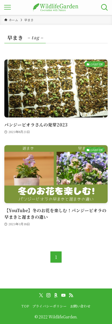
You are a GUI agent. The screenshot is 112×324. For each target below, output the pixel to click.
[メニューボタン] (7, 7)
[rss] (71, 295)
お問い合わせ (80, 306)
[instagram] (48, 295)
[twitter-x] (41, 295)
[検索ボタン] (104, 7)
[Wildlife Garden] (56, 7)
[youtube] (63, 295)
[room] (56, 295)
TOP (25, 306)
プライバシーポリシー (49, 306)
